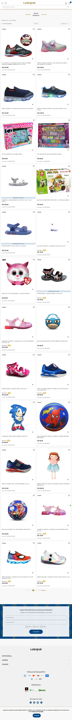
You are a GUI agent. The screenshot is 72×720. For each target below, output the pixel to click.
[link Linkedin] (41, 702)
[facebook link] (31, 702)
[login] (66, 3)
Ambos (44, 626)
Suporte (5, 660)
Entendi (36, 715)
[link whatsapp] (70, 505)
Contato (5, 664)
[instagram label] (34, 702)
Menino (30, 626)
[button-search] (68, 7)
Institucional (7, 656)
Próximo (43, 590)
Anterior (28, 590)
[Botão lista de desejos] (6, 3)
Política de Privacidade (37, 711)
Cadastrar (36, 631)
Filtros (36, 23)
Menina (37, 626)
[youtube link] (38, 702)
